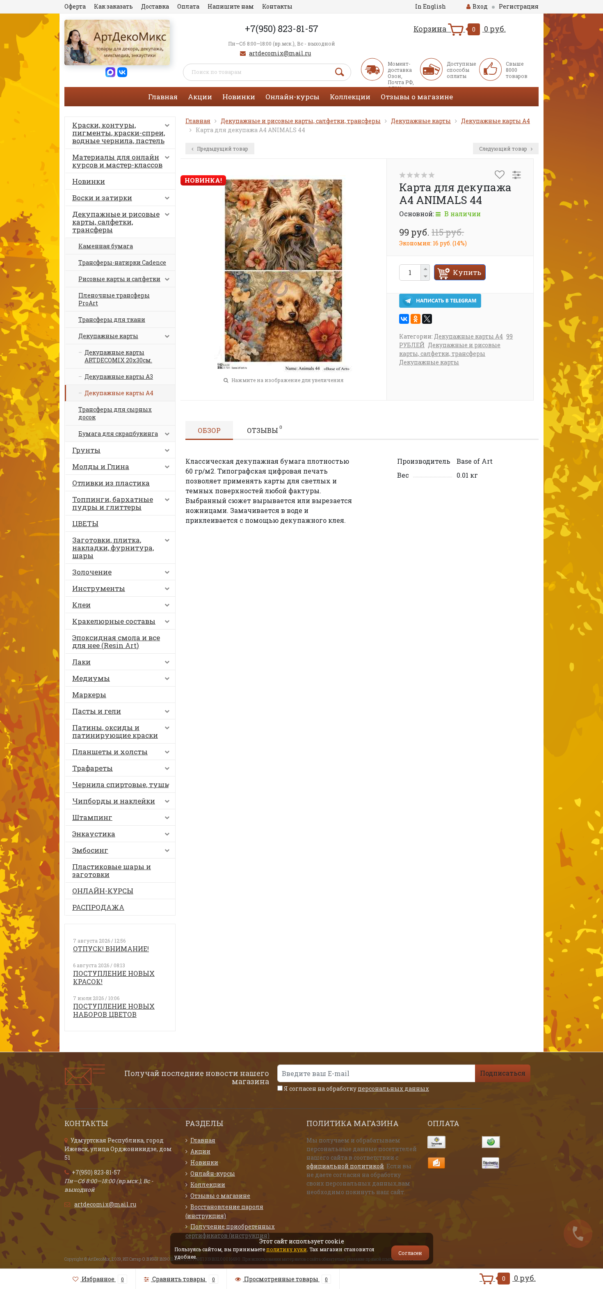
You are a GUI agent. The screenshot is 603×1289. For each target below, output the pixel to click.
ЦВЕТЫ (85, 523)
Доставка (155, 6)
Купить (467, 272)
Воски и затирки (102, 197)
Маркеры (89, 694)
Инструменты (98, 588)
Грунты (86, 450)
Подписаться (502, 1073)
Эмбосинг (90, 850)
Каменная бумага (105, 246)
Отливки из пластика (111, 483)
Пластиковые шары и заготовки (111, 870)
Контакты (277, 6)
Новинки (238, 96)
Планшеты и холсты (110, 751)
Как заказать (113, 6)
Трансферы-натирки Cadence (122, 262)
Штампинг (92, 817)
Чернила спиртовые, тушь (120, 784)
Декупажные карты (108, 336)
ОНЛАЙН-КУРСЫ (102, 890)
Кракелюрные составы (113, 621)
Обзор (209, 430)
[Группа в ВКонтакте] (122, 71)
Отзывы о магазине (417, 96)
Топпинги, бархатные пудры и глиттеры (112, 503)
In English (430, 6)
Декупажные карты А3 (119, 376)
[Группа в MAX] (110, 71)
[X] (427, 319)
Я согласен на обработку (356, 1088)
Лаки (81, 661)
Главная (163, 96)
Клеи (81, 604)
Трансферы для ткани (111, 319)
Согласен (410, 1253)
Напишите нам (231, 6)
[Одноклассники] (415, 319)
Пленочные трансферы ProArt (114, 299)
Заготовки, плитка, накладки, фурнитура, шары (113, 547)
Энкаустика (93, 833)
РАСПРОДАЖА (98, 907)
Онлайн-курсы (292, 96)
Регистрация (519, 6)
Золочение (92, 572)
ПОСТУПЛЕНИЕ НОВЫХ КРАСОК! (114, 977)
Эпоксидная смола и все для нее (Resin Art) (116, 641)
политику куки (286, 1249)
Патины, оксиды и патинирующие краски (115, 731)
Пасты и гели (96, 711)
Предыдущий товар (222, 148)
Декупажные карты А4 (119, 393)
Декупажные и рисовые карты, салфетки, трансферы (116, 221)
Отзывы (264, 429)
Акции (200, 96)
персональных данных (393, 1088)
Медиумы (91, 678)
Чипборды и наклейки (113, 801)
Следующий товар (503, 148)
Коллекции (350, 96)
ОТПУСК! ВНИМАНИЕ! (111, 948)
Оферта (75, 6)
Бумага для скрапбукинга (118, 433)
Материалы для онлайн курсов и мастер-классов (117, 160)
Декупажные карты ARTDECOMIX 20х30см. (118, 356)
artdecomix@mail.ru (280, 53)
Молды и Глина (100, 466)
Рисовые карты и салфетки (119, 279)
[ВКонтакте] (404, 319)
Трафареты (92, 768)
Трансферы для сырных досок (115, 413)
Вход (480, 6)
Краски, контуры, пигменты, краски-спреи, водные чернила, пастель (118, 132)
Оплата (188, 6)
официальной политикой (345, 1166)
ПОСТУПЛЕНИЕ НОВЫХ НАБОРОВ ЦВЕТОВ (114, 1010)
